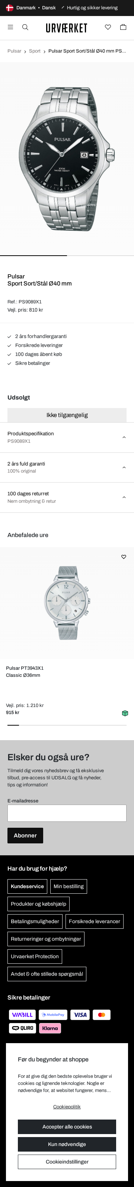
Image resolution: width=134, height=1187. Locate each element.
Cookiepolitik (67, 1106)
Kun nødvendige (67, 1144)
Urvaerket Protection (35, 956)
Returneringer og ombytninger (46, 939)
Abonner (25, 836)
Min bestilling (69, 886)
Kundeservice (27, 886)
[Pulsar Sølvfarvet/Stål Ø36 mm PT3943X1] (67, 603)
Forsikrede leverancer (94, 921)
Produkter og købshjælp (38, 904)
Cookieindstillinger (67, 1162)
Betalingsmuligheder (35, 921)
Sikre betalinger (32, 363)
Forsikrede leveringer (38, 345)
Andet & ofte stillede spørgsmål (47, 974)
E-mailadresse (22, 801)
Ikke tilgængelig (67, 415)
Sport (35, 51)
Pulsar (14, 51)
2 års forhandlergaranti (40, 336)
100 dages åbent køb (38, 354)
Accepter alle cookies (67, 1127)
